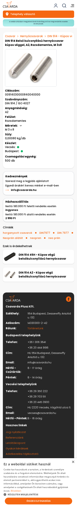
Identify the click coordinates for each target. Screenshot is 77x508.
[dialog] (38, 483)
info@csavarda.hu (24, 190)
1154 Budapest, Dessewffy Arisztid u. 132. (49, 315)
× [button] (73, 462)
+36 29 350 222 (38, 391)
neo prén (54, 238)
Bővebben (16, 490)
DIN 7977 (63, 233)
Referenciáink (14, 437)
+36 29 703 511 (37, 396)
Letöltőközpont (15, 443)
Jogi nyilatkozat (16, 432)
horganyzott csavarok (17, 233)
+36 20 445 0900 (38, 402)
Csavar (10, 36)
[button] (38, 494)
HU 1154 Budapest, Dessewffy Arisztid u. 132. (46, 355)
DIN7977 (44, 233)
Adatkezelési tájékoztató (22, 454)
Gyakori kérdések (17, 448)
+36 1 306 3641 (37, 342)
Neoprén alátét (13, 238)
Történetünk (35, 328)
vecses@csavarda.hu (42, 413)
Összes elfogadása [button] (39, 500)
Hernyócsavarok (31, 36)
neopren (35, 238)
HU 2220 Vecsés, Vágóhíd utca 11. (49, 407)
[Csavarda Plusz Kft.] (10, 4)
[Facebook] (68, 299)
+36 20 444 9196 (38, 347)
